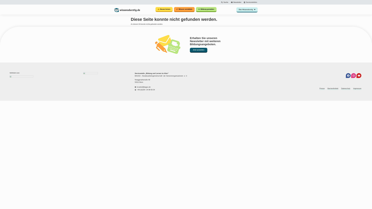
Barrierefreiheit (333, 88)
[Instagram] (353, 75)
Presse (322, 88)
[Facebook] (348, 75)
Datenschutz (345, 88)
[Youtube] (358, 75)
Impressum (357, 88)
